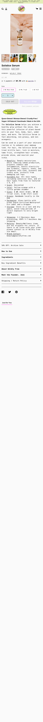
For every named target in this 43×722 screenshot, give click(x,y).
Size (3, 86)
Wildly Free (15, 73)
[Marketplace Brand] (10, 115)
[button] (21, 81)
